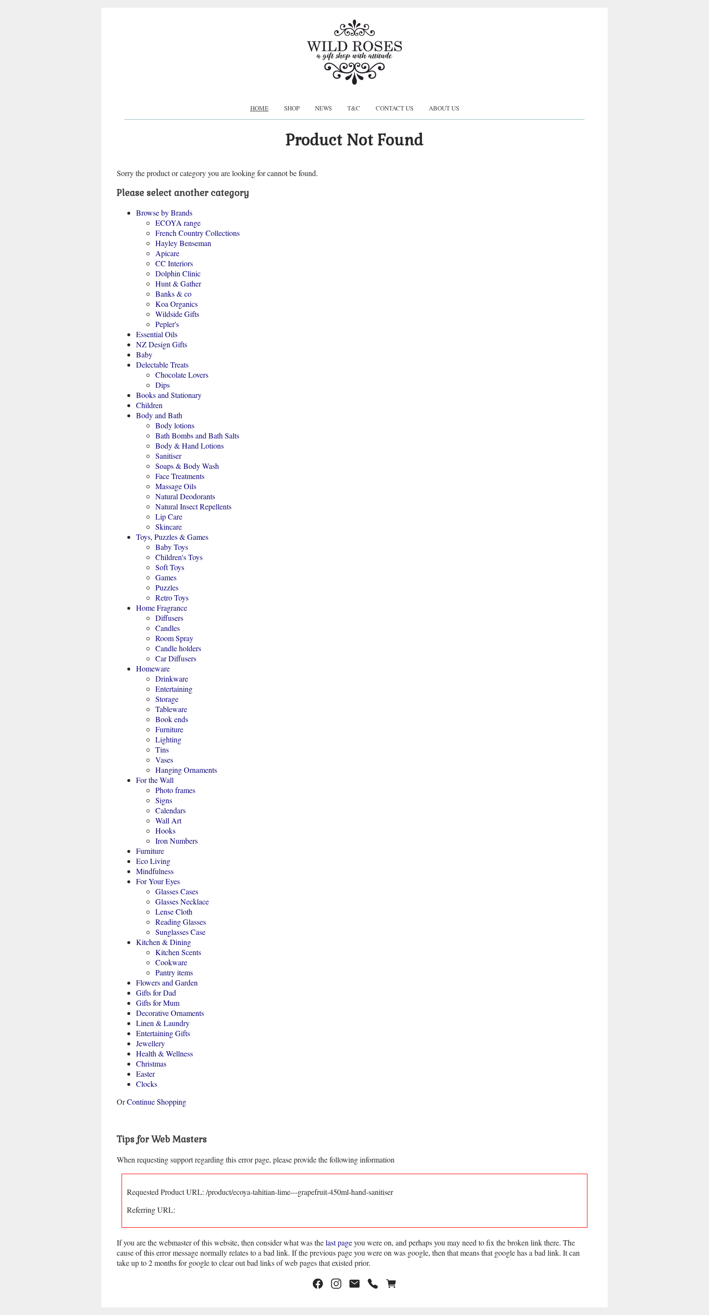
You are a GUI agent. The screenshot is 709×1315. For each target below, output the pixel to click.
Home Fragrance (161, 608)
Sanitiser (168, 456)
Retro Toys (172, 597)
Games (166, 577)
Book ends (171, 719)
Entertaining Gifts (163, 1033)
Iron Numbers (176, 841)
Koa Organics (176, 304)
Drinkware (171, 678)
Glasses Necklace (182, 901)
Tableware (171, 709)
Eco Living (153, 861)
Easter (145, 1073)
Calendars (170, 810)
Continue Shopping (156, 1101)
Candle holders (178, 648)
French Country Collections (197, 233)
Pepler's (167, 324)
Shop (292, 108)
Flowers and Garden (167, 982)
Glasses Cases (176, 891)
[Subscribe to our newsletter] (354, 1284)
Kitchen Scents (178, 952)
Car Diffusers (175, 658)
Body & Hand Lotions (189, 445)
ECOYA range (178, 223)
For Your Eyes (158, 881)
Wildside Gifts (177, 314)
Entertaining (173, 689)
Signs (163, 800)
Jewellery (150, 1043)
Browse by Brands (164, 212)
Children (149, 405)
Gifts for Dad (156, 992)
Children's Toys (179, 557)
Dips (162, 385)
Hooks (165, 830)
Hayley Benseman (183, 243)
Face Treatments (180, 476)
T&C (353, 108)
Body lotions (174, 425)
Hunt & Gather (178, 283)
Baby (144, 354)
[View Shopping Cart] (391, 1284)
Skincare (168, 526)
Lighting (168, 739)
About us (444, 108)
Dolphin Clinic (178, 273)
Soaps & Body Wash (187, 466)
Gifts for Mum (157, 1003)
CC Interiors (174, 263)
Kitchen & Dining (163, 942)
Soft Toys (169, 567)
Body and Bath (159, 415)
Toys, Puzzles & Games (172, 537)
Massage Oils (175, 486)
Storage (166, 699)
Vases (164, 759)
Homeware (153, 668)
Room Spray (174, 638)
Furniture (169, 729)
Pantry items (174, 972)
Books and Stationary (169, 395)
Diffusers (169, 618)
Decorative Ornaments (170, 1013)
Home (259, 108)
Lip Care (168, 516)
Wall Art (168, 820)
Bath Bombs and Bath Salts (197, 435)
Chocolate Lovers (181, 375)
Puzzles (166, 587)
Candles (167, 628)
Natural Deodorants (185, 496)
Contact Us (394, 108)
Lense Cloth (173, 911)
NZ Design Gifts (161, 344)
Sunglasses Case (180, 932)
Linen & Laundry (163, 1023)
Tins (162, 749)
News (323, 108)
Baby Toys (171, 547)
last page (339, 1242)
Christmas (151, 1063)
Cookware (171, 962)
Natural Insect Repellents (193, 506)
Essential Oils (156, 334)
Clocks (146, 1084)
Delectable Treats (162, 364)
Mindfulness (155, 871)
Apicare (167, 253)
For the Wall (155, 780)
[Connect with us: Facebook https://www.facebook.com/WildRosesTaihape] (318, 1284)
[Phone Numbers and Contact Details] (373, 1284)
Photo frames (175, 790)
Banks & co (173, 293)
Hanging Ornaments (186, 770)
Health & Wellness (164, 1053)
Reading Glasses (180, 922)
